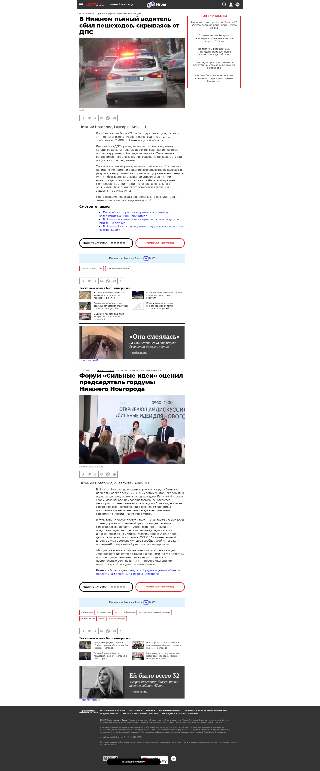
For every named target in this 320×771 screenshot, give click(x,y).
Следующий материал (133, 762)
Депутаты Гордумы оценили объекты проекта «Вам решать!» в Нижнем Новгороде (111, 645)
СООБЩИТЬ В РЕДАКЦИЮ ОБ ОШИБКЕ (180, 714)
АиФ (81, 110)
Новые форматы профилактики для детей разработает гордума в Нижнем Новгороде (163, 645)
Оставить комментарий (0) (160, 243)
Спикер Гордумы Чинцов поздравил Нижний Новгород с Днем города (110, 656)
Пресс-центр (135, 710)
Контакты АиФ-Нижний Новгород (140, 714)
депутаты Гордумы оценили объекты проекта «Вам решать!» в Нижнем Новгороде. (138, 572)
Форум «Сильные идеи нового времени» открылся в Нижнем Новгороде (214, 78)
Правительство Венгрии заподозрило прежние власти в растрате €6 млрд (214, 38)
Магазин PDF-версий (169, 710)
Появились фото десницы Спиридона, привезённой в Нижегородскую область (214, 52)
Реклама (150, 710)
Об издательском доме (112, 710)
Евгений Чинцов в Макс (91, 466)
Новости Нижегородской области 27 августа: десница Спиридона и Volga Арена (214, 25)
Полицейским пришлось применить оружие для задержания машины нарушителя (135, 214)
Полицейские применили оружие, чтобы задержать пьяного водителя (164, 295)
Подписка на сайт (109, 714)
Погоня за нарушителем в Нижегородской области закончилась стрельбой (159, 306)
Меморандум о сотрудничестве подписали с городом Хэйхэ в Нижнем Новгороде (162, 656)
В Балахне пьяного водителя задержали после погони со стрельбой (109, 316)
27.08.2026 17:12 (87, 370)
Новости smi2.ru (90, 360)
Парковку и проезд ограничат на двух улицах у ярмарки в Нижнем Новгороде (214, 65)
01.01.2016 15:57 (86, 13)
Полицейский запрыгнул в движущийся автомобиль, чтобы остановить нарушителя (111, 306)
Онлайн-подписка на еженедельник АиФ (205, 710)
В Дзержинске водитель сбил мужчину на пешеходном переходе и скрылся (109, 295)
